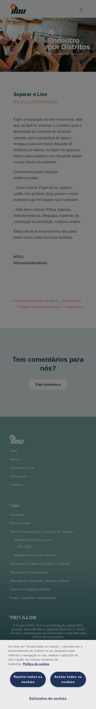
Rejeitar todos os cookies (28, 679)
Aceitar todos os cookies (68, 679)
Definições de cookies (48, 698)
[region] (48, 674)
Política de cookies (36, 664)
